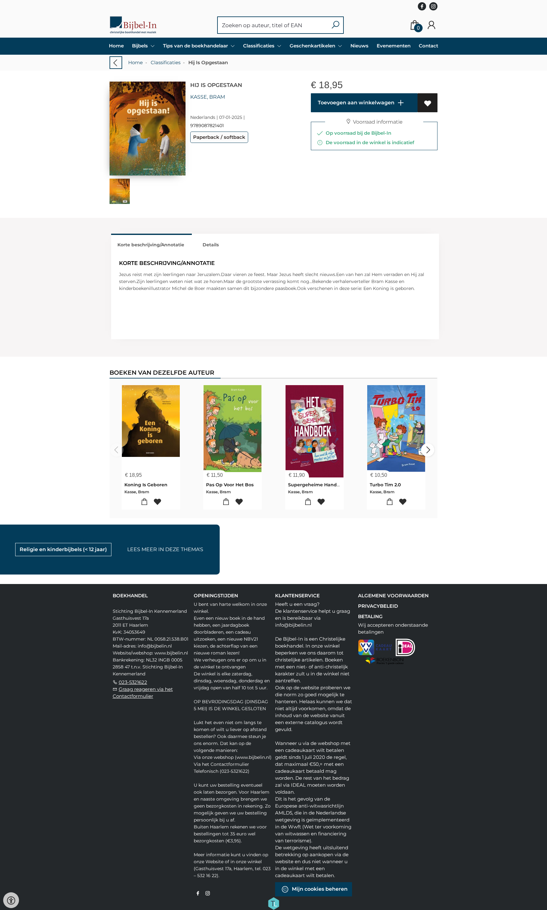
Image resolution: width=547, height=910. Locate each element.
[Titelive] (273, 903)
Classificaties (165, 62)
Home (116, 46)
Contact (428, 46)
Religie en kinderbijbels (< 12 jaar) (63, 549)
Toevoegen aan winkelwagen (355, 103)
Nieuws (359, 46)
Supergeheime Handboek (318, 485)
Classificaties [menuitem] (259, 46)
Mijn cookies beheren (319, 889)
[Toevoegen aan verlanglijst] (427, 102)
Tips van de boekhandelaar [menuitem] (196, 46)
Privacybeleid (378, 606)
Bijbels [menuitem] (140, 46)
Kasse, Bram (207, 97)
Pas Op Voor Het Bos (230, 485)
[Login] (431, 25)
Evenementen (394, 46)
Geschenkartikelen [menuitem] (313, 46)
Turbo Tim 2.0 (385, 485)
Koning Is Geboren (145, 485)
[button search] (335, 25)
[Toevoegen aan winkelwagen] (144, 502)
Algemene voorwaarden (393, 596)
